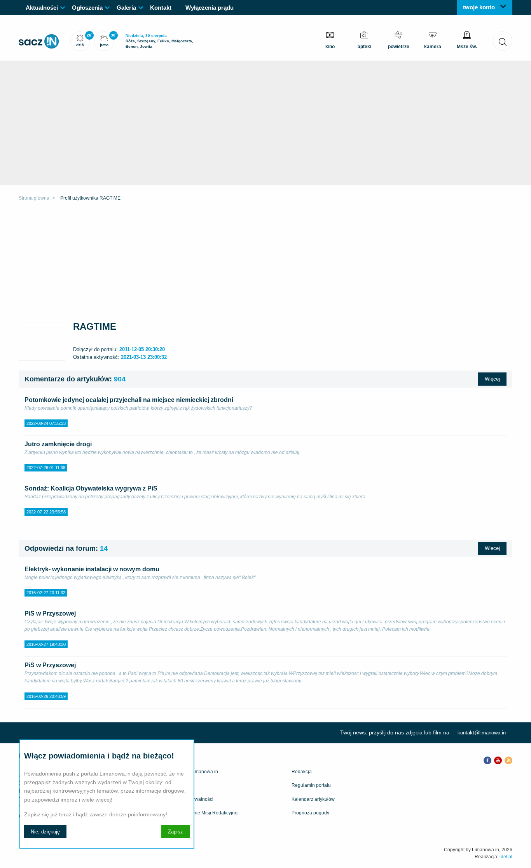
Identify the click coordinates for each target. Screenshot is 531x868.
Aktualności (42, 7)
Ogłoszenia (87, 7)
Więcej (492, 379)
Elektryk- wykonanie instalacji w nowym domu (91, 569)
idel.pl (506, 856)
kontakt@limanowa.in (482, 733)
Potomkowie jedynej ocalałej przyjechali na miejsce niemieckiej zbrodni (128, 400)
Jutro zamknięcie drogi (58, 444)
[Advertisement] (265, 263)
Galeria (126, 7)
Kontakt (160, 7)
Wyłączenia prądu (209, 7)
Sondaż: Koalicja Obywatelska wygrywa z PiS (90, 488)
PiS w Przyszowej (50, 613)
